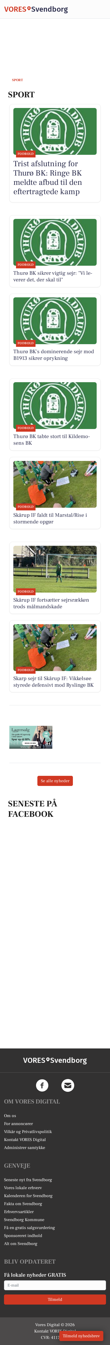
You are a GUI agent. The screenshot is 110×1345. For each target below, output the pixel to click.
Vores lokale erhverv (23, 1187)
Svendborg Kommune (24, 1219)
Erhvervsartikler (19, 1211)
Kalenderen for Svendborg (28, 1195)
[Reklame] (30, 737)
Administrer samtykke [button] (24, 1147)
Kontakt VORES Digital (25, 1139)
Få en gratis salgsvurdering (29, 1227)
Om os (10, 1115)
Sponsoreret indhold (23, 1235)
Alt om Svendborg (20, 1243)
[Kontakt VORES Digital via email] (67, 1085)
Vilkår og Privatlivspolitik (28, 1131)
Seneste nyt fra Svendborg (28, 1179)
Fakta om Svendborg (23, 1203)
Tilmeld (55, 1299)
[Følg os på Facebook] (42, 1085)
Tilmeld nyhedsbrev (81, 1336)
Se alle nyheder (55, 781)
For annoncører (18, 1123)
